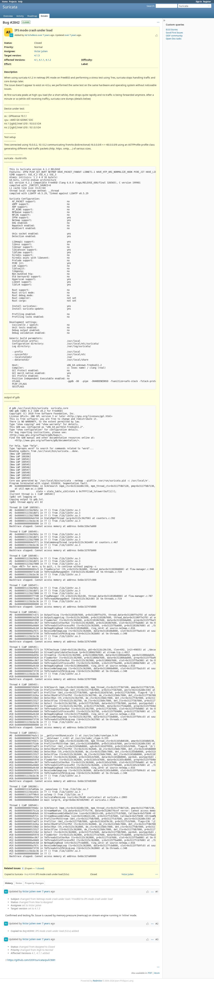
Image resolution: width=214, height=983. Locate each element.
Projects (13, 1)
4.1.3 (37, 55)
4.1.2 (48, 59)
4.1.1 (41, 59)
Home (5, 1)
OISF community (174, 35)
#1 (156, 891)
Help (20, 1)
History (9, 883)
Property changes (34, 883)
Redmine (97, 980)
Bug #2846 (29, 874)
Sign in (199, 1)
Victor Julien (41, 51)
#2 (156, 923)
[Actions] (156, 874)
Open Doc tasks (173, 38)
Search (150, 6)
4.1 (36, 59)
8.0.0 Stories (172, 29)
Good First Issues (174, 32)
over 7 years (44, 35)
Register (207, 1)
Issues (44, 15)
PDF (150, 973)
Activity (20, 15)
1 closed (39, 868)
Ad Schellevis (31, 35)
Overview (8, 15)
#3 (156, 939)
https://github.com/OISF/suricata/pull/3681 (31, 960)
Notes (19, 883)
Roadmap (32, 15)
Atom (157, 973)
